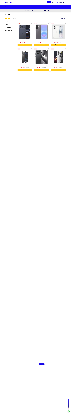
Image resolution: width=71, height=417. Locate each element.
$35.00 (10, 33)
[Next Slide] (52, 10)
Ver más (50, 10)
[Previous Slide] (18, 10)
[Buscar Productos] (48, 2)
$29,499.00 (13, 33)
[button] (46, 7)
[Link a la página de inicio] (6, 14)
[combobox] (32, 2)
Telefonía (9, 14)
